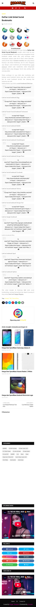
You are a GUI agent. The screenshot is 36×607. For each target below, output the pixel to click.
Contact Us (22, 601)
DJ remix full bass (17, 451)
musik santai (13, 460)
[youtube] (12, 8)
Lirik (18, 454)
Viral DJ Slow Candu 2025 (21, 457)
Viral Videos (5, 460)
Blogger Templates (14, 604)
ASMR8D (5, 448)
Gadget (7, 298)
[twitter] (16, 8)
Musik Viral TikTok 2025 (8, 457)
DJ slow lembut (26, 451)
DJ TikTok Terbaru (7, 451)
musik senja (20, 460)
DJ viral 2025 (5, 454)
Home (13, 601)
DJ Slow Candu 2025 (23, 448)
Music (27, 454)
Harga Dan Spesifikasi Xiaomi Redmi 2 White (17, 371)
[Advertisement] (18, 483)
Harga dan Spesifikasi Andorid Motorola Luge (17, 395)
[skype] (24, 8)
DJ (17, 601)
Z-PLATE (5, 24)
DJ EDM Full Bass (13, 448)
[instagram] (19, 8)
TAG (10, 298)
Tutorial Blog (15, 298)
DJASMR (12, 454)
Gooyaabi (30, 604)
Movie (22, 454)
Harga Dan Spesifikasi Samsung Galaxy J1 (16, 348)
